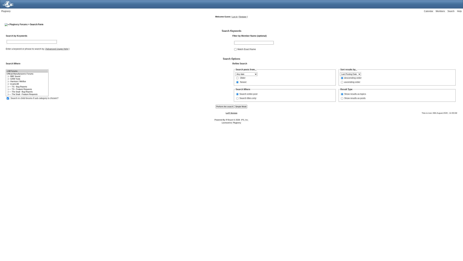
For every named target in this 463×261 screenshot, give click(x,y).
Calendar (428, 11)
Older (242, 78)
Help (459, 11)
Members (440, 11)
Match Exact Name (246, 49)
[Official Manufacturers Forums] (27, 74)
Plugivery (5, 11)
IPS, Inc (244, 120)
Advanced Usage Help (57, 49)
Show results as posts (355, 98)
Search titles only (247, 98)
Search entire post (248, 94)
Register (243, 17)
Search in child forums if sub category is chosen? (34, 98)
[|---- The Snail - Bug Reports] (27, 92)
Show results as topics (355, 94)
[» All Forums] (27, 71)
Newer (243, 82)
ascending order (352, 82)
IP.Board (229, 120)
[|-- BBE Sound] (27, 76)
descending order (353, 78)
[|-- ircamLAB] (27, 84)
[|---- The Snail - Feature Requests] (27, 94)
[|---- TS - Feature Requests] (27, 89)
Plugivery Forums (18, 24)
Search (450, 11)
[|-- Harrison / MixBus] (27, 81)
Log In (234, 17)
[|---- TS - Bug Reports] (27, 87)
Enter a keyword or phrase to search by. (25, 49)
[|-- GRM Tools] (27, 79)
